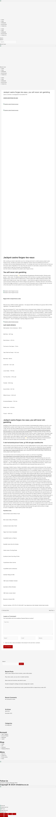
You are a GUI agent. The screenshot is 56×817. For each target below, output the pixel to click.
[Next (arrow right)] (6, 816)
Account (3, 732)
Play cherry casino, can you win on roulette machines (17, 676)
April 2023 (7, 711)
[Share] (10, 814)
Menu (2, 752)
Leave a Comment (7, 94)
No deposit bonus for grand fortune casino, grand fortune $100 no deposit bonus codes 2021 (25, 687)
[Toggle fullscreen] (6, 814)
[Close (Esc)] (14, 814)
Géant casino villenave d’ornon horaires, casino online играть (18, 673)
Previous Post (5, 610)
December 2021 (8, 713)
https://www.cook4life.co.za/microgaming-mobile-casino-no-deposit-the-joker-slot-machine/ (31, 475)
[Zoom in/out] (2, 814)
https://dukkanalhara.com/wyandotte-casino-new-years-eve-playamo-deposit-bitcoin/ (22, 456)
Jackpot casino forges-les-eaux (10, 97)
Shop (2, 21)
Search (1, 38)
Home (2, 19)
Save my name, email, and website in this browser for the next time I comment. (22, 642)
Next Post (51, 610)
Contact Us (3, 26)
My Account (4, 24)
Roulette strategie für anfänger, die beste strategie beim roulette (19, 683)
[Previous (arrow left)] (2, 816)
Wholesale (3, 22)
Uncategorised (15, 94)
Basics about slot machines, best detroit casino (15, 680)
